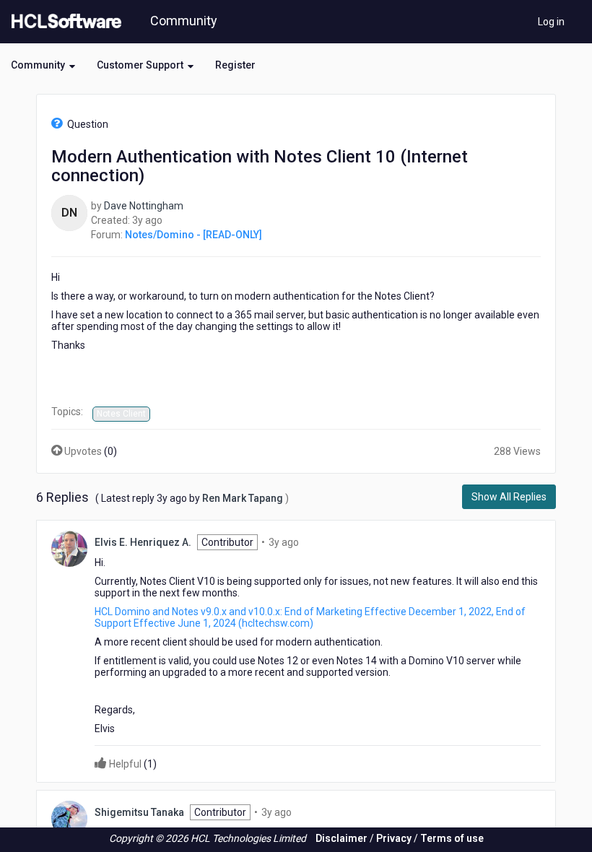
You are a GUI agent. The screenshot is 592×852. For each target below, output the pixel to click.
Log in (551, 21)
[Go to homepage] (63, 21)
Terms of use (452, 838)
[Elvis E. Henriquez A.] (69, 548)
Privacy (394, 838)
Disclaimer (341, 838)
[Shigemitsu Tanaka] (69, 818)
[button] (43, 65)
